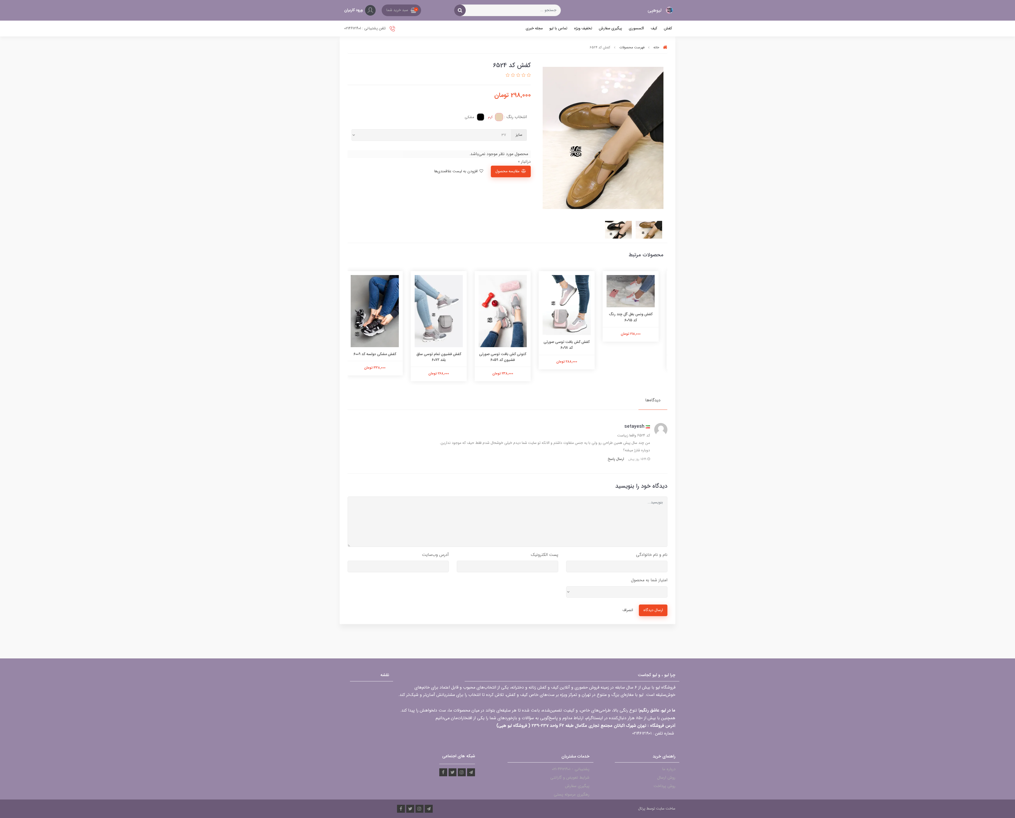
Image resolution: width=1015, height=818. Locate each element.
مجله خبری (534, 28)
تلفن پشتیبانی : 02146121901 (365, 28)
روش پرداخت (664, 786)
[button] (401, 10)
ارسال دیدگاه (653, 610)
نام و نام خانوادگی (651, 554)
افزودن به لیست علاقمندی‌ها (456, 171)
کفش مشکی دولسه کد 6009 (379, 354)
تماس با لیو (558, 28)
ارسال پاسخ (616, 459)
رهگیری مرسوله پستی (571, 794)
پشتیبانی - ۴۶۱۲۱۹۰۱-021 (570, 769)
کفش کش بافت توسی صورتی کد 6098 (571, 345)
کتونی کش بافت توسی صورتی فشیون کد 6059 (507, 357)
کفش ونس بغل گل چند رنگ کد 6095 (635, 317)
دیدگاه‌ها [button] (653, 400)
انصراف (627, 610)
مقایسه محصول (507, 171)
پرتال (641, 808)
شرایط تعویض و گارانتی (569, 777)
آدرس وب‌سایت (435, 554)
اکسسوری (636, 28)
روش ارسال (666, 777)
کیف (654, 28)
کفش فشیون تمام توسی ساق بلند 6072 (443, 357)
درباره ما (668, 769)
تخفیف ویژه (583, 28)
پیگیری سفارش (610, 28)
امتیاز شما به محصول (649, 580)
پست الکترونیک (544, 554)
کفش (668, 28)
